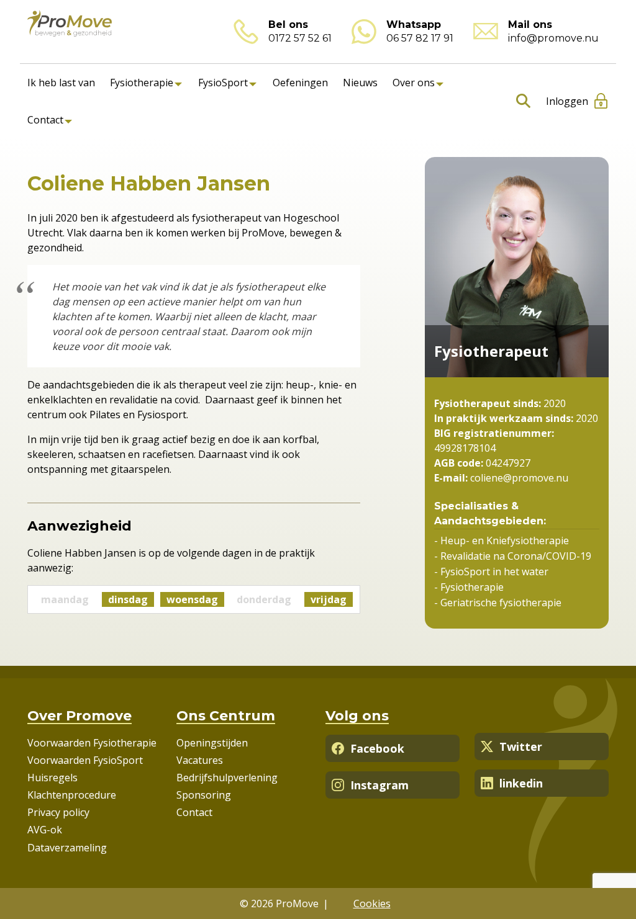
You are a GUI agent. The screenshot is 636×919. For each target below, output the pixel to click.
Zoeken (521, 101)
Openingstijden (212, 743)
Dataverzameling (67, 847)
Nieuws (360, 82)
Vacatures (199, 760)
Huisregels (52, 777)
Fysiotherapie (141, 82)
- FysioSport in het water (491, 571)
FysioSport (223, 82)
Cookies (372, 903)
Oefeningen (300, 82)
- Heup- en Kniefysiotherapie (501, 540)
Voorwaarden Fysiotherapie (92, 743)
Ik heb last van (61, 82)
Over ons (414, 82)
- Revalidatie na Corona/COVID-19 (512, 556)
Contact (45, 120)
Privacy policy (58, 812)
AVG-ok (44, 829)
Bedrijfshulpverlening (227, 777)
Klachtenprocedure (71, 795)
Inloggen (567, 101)
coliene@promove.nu (518, 478)
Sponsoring (203, 795)
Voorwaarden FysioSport (85, 760)
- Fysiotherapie (469, 587)
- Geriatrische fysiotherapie (497, 602)
